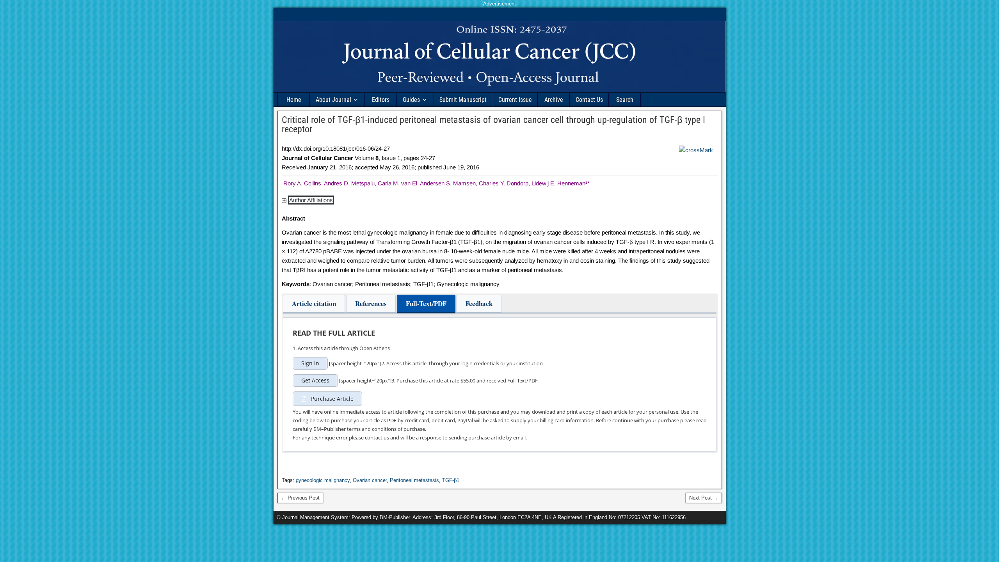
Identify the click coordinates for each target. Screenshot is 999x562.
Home (293, 99)
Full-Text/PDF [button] (426, 303)
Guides (411, 99)
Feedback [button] (479, 303)
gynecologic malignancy (323, 480)
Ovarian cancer (370, 480)
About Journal (333, 99)
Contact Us (589, 99)
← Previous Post (300, 498)
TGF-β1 (450, 480)
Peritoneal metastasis (414, 480)
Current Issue (515, 99)
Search (624, 99)
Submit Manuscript (463, 99)
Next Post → (703, 498)
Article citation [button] (314, 303)
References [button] (371, 303)
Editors (380, 99)
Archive (553, 99)
